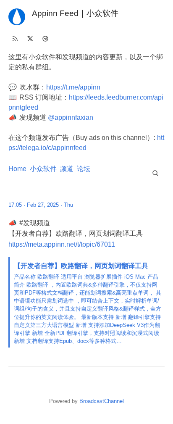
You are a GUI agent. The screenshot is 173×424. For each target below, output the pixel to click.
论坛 (83, 168)
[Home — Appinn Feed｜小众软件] (16, 16)
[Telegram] (45, 38)
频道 (66, 168)
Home (17, 168)
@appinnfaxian (70, 117)
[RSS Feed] (15, 38)
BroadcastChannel (101, 401)
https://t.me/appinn (73, 87)
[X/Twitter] (30, 38)
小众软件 (43, 168)
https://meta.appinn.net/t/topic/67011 (61, 244)
